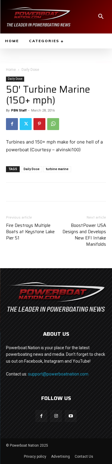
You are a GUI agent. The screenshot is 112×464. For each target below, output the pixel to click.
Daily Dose (30, 70)
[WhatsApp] (53, 124)
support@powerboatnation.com (58, 374)
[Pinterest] (39, 124)
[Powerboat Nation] (38, 17)
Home (11, 70)
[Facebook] (12, 124)
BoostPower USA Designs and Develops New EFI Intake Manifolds (84, 235)
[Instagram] (56, 416)
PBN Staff (19, 110)
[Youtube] (70, 416)
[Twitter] (26, 124)
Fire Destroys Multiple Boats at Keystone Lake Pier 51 (30, 231)
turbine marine (57, 169)
